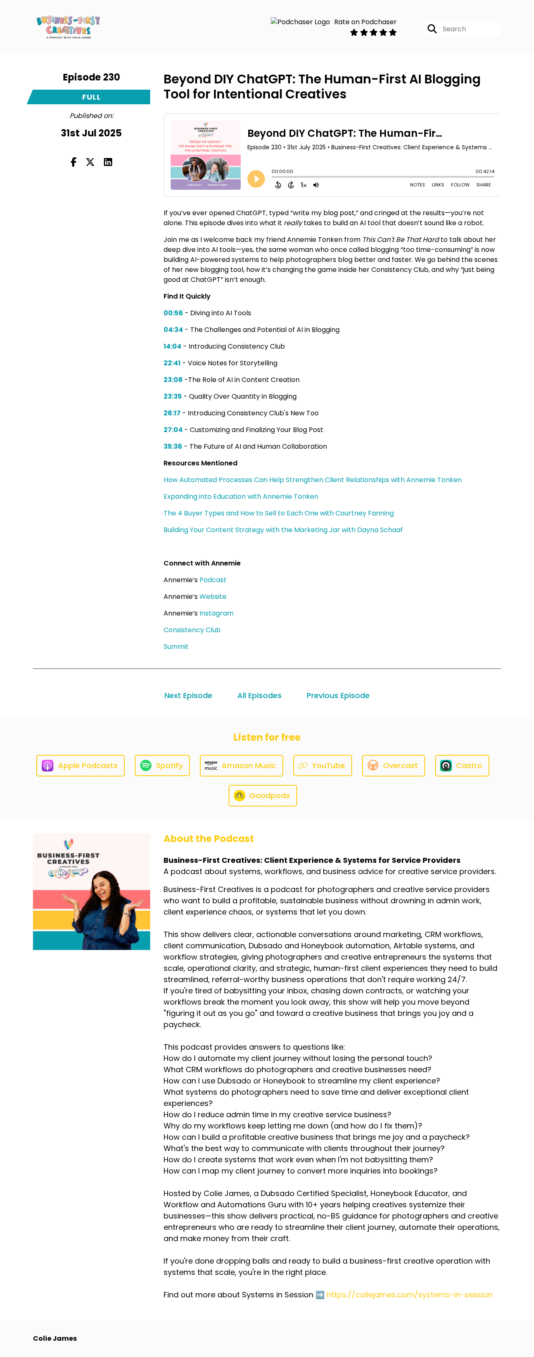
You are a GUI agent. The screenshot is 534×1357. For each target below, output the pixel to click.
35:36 (173, 446)
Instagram (216, 613)
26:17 (172, 413)
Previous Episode (338, 695)
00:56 (173, 313)
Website (213, 596)
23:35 (173, 396)
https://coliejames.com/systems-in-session (410, 1294)
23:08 (173, 379)
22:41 (172, 363)
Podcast (213, 580)
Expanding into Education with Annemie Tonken (241, 496)
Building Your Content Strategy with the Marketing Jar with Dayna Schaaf (283, 530)
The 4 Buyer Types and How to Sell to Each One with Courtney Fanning (279, 513)
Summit (176, 646)
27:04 (173, 430)
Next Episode (188, 695)
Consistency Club (192, 630)
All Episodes (259, 695)
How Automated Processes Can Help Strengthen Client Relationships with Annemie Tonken (313, 480)
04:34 (173, 329)
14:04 (172, 346)
